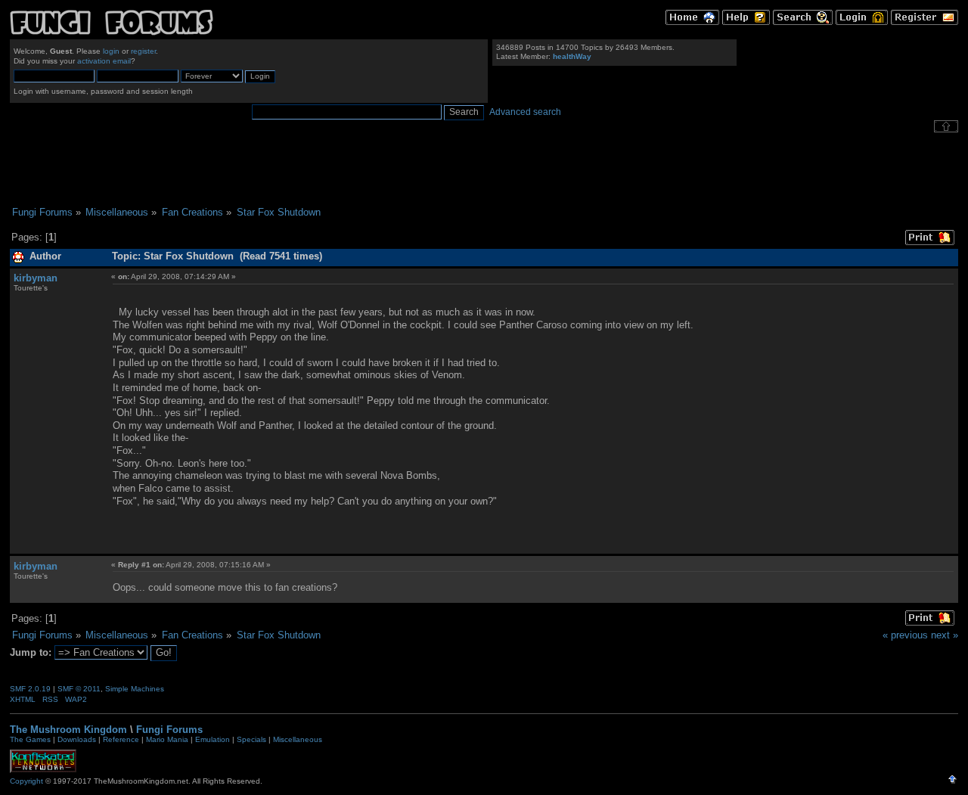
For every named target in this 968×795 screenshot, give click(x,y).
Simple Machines (134, 689)
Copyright (26, 781)
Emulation (212, 739)
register (143, 51)
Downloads (76, 739)
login (111, 51)
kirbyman (35, 278)
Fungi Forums (169, 729)
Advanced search (525, 112)
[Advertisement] (484, 169)
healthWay (572, 56)
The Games (30, 739)
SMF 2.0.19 (30, 689)
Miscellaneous (297, 739)
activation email (104, 61)
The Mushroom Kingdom (68, 729)
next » (944, 635)
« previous (905, 635)
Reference (121, 739)
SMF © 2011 (79, 689)
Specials (251, 739)
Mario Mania (167, 739)
